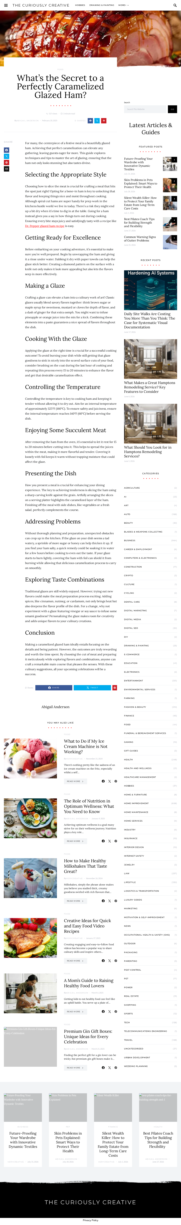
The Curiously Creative (41, 5)
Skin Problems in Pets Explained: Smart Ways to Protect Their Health (140, 183)
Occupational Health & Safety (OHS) (147, 935)
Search (127, 102)
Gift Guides (131, 751)
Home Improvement (136, 803)
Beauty (128, 523)
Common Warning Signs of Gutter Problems (140, 238)
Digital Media (132, 619)
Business (129, 540)
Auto (127, 514)
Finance (129, 715)
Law (126, 873)
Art (126, 505)
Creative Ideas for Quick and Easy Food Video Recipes (87, 926)
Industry (130, 829)
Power (128, 987)
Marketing (130, 908)
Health (128, 759)
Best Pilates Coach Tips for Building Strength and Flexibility (139, 222)
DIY (126, 637)
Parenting (130, 961)
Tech (127, 1022)
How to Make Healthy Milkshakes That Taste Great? (85, 866)
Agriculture (132, 488)
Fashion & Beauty (135, 707)
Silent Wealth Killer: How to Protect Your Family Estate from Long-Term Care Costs (140, 203)
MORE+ (122, 5)
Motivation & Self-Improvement (144, 917)
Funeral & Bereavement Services (145, 733)
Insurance (130, 838)
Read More (73, 781)
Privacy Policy (90, 1220)
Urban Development (137, 1057)
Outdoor (130, 943)
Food (60, 69)
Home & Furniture (135, 794)
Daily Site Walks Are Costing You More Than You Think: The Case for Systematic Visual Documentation (149, 320)
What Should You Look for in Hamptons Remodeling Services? (147, 451)
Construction (133, 567)
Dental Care (132, 602)
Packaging (130, 952)
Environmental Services (139, 689)
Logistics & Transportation (141, 891)
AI (125, 496)
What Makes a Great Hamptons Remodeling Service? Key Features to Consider (149, 387)
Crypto (128, 575)
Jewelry (129, 865)
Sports (128, 1013)
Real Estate (131, 996)
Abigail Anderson (28, 120)
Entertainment (133, 680)
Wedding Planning (136, 1066)
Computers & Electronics (140, 558)
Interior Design (134, 847)
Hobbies (80, 5)
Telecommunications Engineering (145, 1031)
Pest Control (132, 970)
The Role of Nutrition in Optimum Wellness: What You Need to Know (89, 806)
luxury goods (133, 900)
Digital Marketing (135, 610)
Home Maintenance (136, 812)
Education (130, 663)
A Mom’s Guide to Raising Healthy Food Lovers (88, 983)
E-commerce (132, 654)
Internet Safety (134, 856)
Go (172, 109)
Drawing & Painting (101, 5)
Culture (129, 584)
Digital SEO (131, 628)
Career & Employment (138, 549)
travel (128, 1040)
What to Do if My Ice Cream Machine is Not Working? (85, 746)
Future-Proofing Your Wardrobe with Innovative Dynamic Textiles (138, 164)
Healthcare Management (140, 777)
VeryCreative (74, 759)
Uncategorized (133, 1048)
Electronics (132, 672)
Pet (126, 978)
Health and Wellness (138, 768)
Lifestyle (130, 882)
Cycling (129, 593)
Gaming (128, 742)
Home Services (133, 821)
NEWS (127, 926)
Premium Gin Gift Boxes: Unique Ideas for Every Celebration (88, 1037)
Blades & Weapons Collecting (143, 532)
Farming (129, 698)
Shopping (130, 1005)
